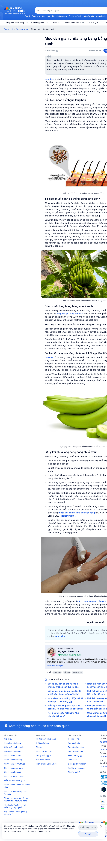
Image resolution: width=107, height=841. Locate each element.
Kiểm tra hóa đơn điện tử (14, 780)
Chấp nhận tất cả (88, 827)
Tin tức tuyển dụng (76, 768)
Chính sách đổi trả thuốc (14, 764)
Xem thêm (60, 636)
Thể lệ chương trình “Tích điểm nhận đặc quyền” (15, 806)
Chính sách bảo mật (12, 772)
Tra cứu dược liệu (75, 751)
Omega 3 (36, 16)
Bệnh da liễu (77, 672)
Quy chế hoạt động (12, 751)
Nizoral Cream (67, 515)
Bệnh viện (72, 760)
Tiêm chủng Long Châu (46, 764)
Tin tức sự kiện (74, 772)
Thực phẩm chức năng (46, 739)
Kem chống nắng (59, 16)
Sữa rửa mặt (89, 16)
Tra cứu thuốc (74, 743)
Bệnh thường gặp (75, 755)
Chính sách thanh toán (13, 776)
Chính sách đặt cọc (12, 755)
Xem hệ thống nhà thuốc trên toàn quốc (39, 726)
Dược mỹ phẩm (42, 743)
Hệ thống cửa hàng (12, 743)
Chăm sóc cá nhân (44, 751)
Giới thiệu (8, 739)
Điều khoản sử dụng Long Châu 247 (15, 813)
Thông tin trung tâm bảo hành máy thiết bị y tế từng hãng (17, 799)
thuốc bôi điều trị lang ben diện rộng (76, 512)
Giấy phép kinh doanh (13, 747)
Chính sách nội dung (13, 760)
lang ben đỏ (63, 313)
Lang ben (49, 79)
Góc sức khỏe (22, 29)
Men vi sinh (101, 16)
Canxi (27, 16)
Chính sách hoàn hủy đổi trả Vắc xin (16, 792)
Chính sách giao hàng (13, 768)
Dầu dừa (49, 357)
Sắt (48, 16)
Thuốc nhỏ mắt (75, 16)
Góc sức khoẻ (74, 739)
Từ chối (88, 834)
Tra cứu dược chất (76, 747)
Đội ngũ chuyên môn (77, 764)
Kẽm (43, 16)
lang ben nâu (76, 313)
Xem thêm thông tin (55, 665)
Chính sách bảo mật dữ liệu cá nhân (17, 786)
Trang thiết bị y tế (43, 755)
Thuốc (39, 747)
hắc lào (67, 672)
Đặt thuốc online (43, 760)
